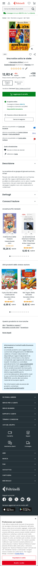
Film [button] (3, 464)
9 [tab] (26, 256)
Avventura (24, 328)
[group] (19, 13)
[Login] (9, 3)
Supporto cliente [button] (9, 414)
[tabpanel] (19, 36)
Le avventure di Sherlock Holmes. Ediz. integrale (28, 239)
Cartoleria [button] (6, 475)
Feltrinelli (12, 88)
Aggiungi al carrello (20, 94)
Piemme (28, 65)
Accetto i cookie (19, 563)
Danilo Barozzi (9, 65)
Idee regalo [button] (6, 481)
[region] (19, 541)
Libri (3, 325)
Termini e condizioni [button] (10, 419)
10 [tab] (28, 256)
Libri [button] (4, 453)
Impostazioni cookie (18, 558)
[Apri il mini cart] (34, 3)
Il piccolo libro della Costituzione (9, 294)
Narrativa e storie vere (10, 328)
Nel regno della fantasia (29, 294)
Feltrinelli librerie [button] (9, 397)
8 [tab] (24, 256)
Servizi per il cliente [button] (10, 403)
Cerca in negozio (19, 119)
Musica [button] (5, 459)
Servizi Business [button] (8, 408)
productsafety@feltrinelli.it (14, 388)
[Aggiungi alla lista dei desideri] (30, 54)
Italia (16, 154)
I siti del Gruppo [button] (8, 425)
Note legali (6, 333)
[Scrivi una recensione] (26, 68)
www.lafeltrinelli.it (26, 364)
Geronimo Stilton (16, 62)
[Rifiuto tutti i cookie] (35, 518)
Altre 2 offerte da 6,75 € (23, 88)
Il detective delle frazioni (9, 238)
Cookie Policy (19, 554)
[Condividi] (35, 54)
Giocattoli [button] (6, 470)
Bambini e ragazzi (13, 325)
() (23, 68)
